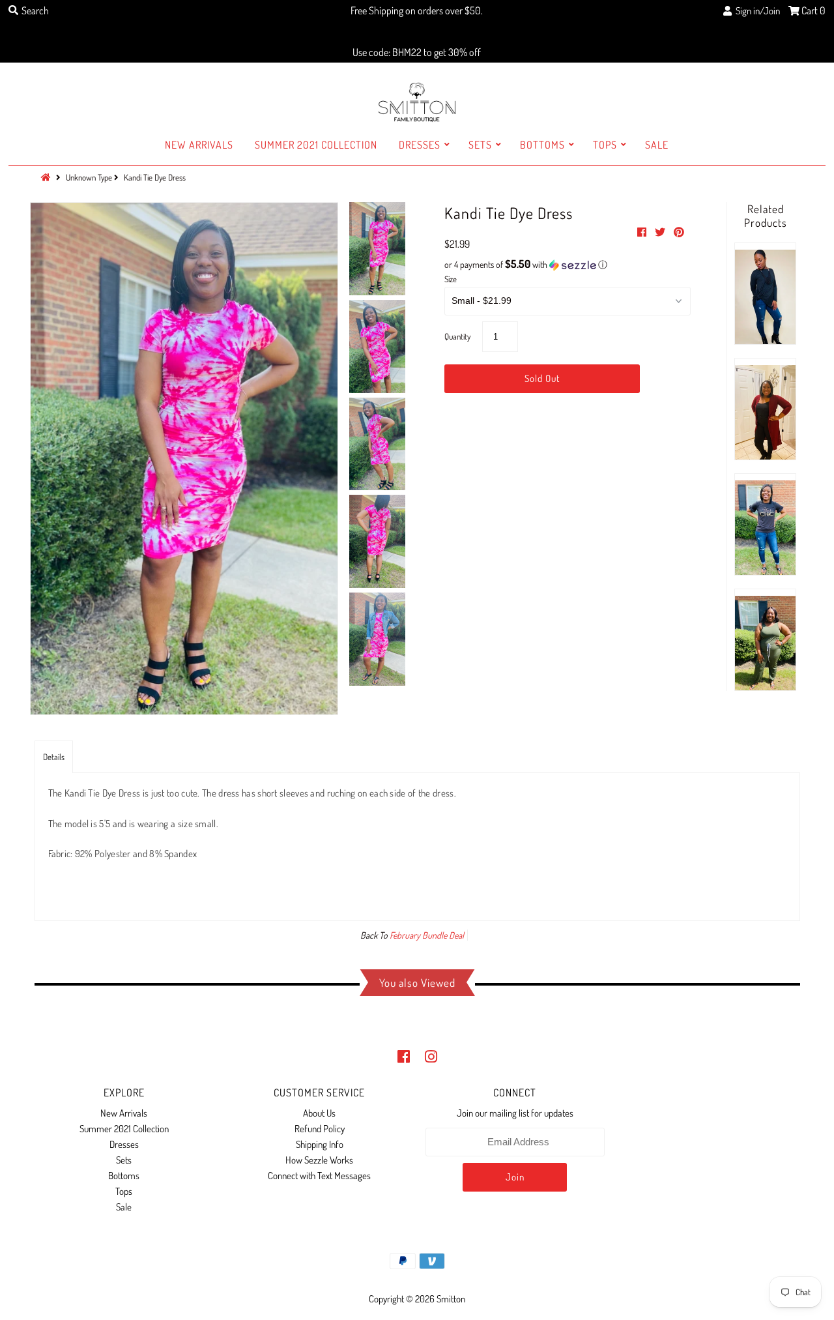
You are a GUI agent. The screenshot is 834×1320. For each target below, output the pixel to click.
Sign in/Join (756, 11)
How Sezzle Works (319, 1160)
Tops (605, 144)
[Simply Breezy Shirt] (765, 293)
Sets (480, 144)
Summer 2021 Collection (316, 144)
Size (450, 279)
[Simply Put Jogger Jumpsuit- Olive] (765, 639)
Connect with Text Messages (319, 1175)
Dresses (419, 144)
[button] (567, 264)
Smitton (451, 1299)
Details (54, 757)
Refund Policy (320, 1128)
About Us (319, 1113)
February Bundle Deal (427, 935)
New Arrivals (199, 144)
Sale (657, 144)
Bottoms (542, 144)
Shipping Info (319, 1144)
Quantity (457, 336)
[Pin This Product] (679, 232)
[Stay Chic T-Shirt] (765, 524)
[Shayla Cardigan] (765, 409)
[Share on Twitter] (661, 232)
